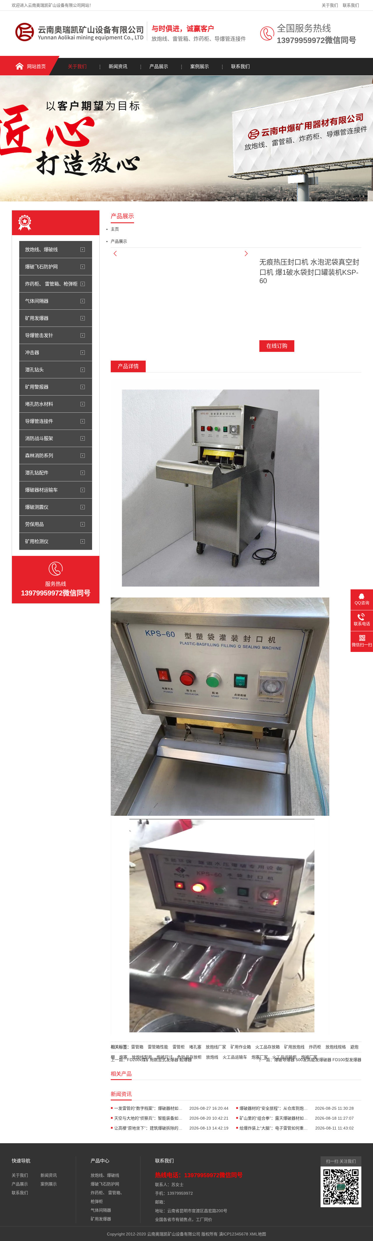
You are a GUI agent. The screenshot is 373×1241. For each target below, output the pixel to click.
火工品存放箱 (267, 1047)
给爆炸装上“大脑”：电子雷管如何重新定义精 (274, 1128)
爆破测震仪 (36, 507)
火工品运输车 (235, 1057)
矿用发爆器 (36, 318)
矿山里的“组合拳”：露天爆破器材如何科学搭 (274, 1118)
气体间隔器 (36, 301)
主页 (115, 229)
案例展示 (199, 66)
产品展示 (158, 66)
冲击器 (32, 352)
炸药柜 (315, 1047)
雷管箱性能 (158, 1047)
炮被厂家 (309, 1057)
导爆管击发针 (39, 335)
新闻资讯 (118, 66)
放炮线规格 (336, 1047)
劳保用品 (34, 524)
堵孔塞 (195, 1047)
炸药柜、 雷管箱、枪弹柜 (51, 283)
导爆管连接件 (39, 421)
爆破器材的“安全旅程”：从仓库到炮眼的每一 (274, 1108)
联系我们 (351, 5)
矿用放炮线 (294, 1047)
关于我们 (330, 5)
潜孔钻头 (34, 369)
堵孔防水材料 (39, 404)
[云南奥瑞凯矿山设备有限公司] (78, 45)
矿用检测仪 (36, 541)
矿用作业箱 (241, 1047)
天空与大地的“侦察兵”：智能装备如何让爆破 (149, 1118)
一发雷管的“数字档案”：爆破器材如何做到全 (149, 1108)
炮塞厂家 (259, 1057)
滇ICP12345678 (233, 1234)
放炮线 (212, 1057)
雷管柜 (179, 1047)
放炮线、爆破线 (41, 249)
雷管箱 (137, 1047)
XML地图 (257, 1234)
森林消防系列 (39, 455)
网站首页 (36, 66)
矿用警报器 (36, 386)
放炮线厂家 (216, 1047)
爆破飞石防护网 (41, 266)
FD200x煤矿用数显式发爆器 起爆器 (159, 1059)
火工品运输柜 (284, 1057)
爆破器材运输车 (41, 489)
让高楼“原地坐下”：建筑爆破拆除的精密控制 (149, 1128)
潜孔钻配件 (36, 472)
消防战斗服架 (39, 438)
